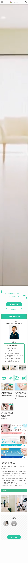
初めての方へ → (7, 490)
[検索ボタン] (26, 2)
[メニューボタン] (2, 2)
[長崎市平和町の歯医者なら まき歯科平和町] (14, 2)
